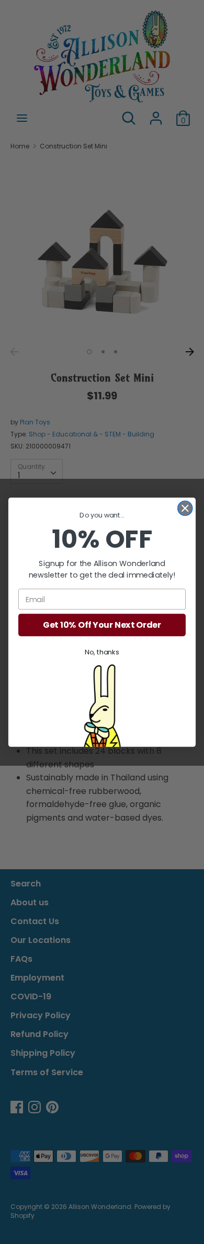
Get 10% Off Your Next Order (102, 624)
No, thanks (102, 651)
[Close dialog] (185, 508)
